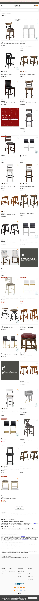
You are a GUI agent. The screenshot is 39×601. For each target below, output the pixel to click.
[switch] (16, 20)
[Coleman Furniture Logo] (18, 6)
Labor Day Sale (3, 158)
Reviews (30, 579)
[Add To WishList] (18, 23)
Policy (29, 574)
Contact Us (23, 2)
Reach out (3, 374)
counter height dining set (24, 539)
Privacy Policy (14, 599)
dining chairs (23, 536)
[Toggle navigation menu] (1, 6)
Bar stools (35, 523)
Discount (21, 571)
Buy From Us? (12, 571)
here (25, 599)
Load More (19, 508)
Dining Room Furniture (4, 13)
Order (2, 571)
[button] (34, 5)
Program (30, 576)
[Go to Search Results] (37, 9)
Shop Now (10, 119)
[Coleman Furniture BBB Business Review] (19, 584)
